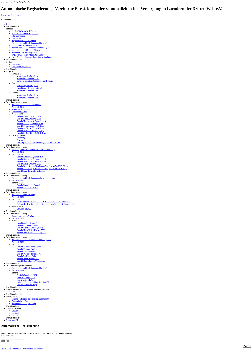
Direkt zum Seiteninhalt (11, 15)
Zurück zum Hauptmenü (33, 349)
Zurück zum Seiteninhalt (11, 349)
